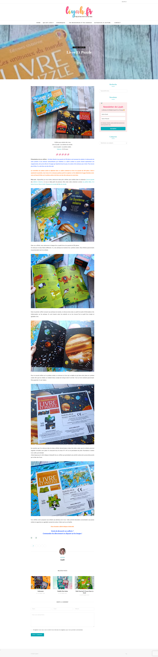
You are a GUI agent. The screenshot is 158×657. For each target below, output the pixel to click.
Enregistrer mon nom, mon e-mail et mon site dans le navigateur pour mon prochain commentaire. (58, 630)
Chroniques (60, 22)
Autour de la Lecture (102, 22)
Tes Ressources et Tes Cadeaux (80, 22)
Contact (117, 22)
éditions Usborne (38, 182)
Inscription (113, 128)
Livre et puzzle (90, 179)
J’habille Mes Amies (62, 591)
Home (38, 22)
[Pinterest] (22, 98)
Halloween (41, 591)
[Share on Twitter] (22, 93)
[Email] (22, 102)
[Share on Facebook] (22, 89)
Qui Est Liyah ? (48, 22)
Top (126, 653)
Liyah (74, 57)
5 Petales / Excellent (79, 47)
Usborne (59, 149)
